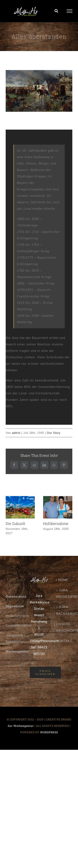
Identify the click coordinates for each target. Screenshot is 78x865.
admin (16, 434)
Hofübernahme (57, 504)
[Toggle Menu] (69, 12)
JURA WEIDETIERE (63, 595)
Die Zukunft (19, 504)
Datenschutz (16, 598)
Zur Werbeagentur (21, 727)
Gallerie (20, 514)
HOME (63, 582)
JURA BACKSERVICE (63, 612)
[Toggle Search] (56, 12)
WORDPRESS (49, 734)
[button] (8, 518)
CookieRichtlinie (19, 627)
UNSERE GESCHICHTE (63, 629)
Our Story (54, 434)
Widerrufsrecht (17, 618)
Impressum (15, 608)
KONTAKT (63, 643)
